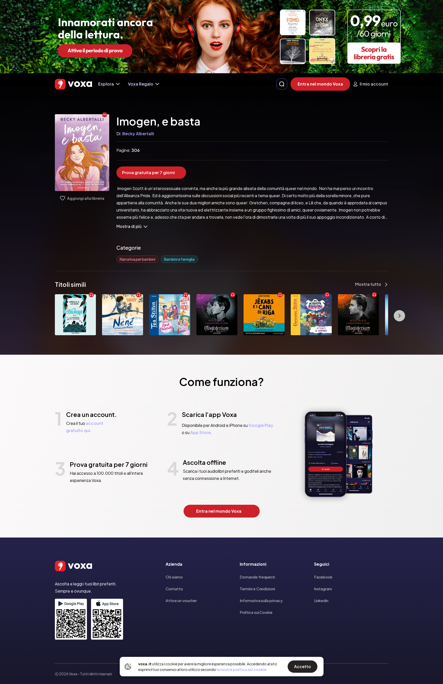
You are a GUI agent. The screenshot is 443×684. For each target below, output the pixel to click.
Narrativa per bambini (137, 259)
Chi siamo (174, 576)
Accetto (302, 666)
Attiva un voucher (181, 600)
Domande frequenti (257, 576)
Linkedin (321, 600)
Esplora (106, 84)
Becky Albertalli (138, 133)
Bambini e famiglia (179, 259)
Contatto (174, 588)
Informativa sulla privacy (261, 600)
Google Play (260, 425)
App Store (200, 432)
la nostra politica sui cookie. (242, 669)
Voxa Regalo (140, 84)
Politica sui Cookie (256, 612)
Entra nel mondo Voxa (320, 84)
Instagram (323, 588)
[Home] (73, 84)
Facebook (323, 576)
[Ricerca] (281, 84)
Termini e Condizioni (257, 588)
